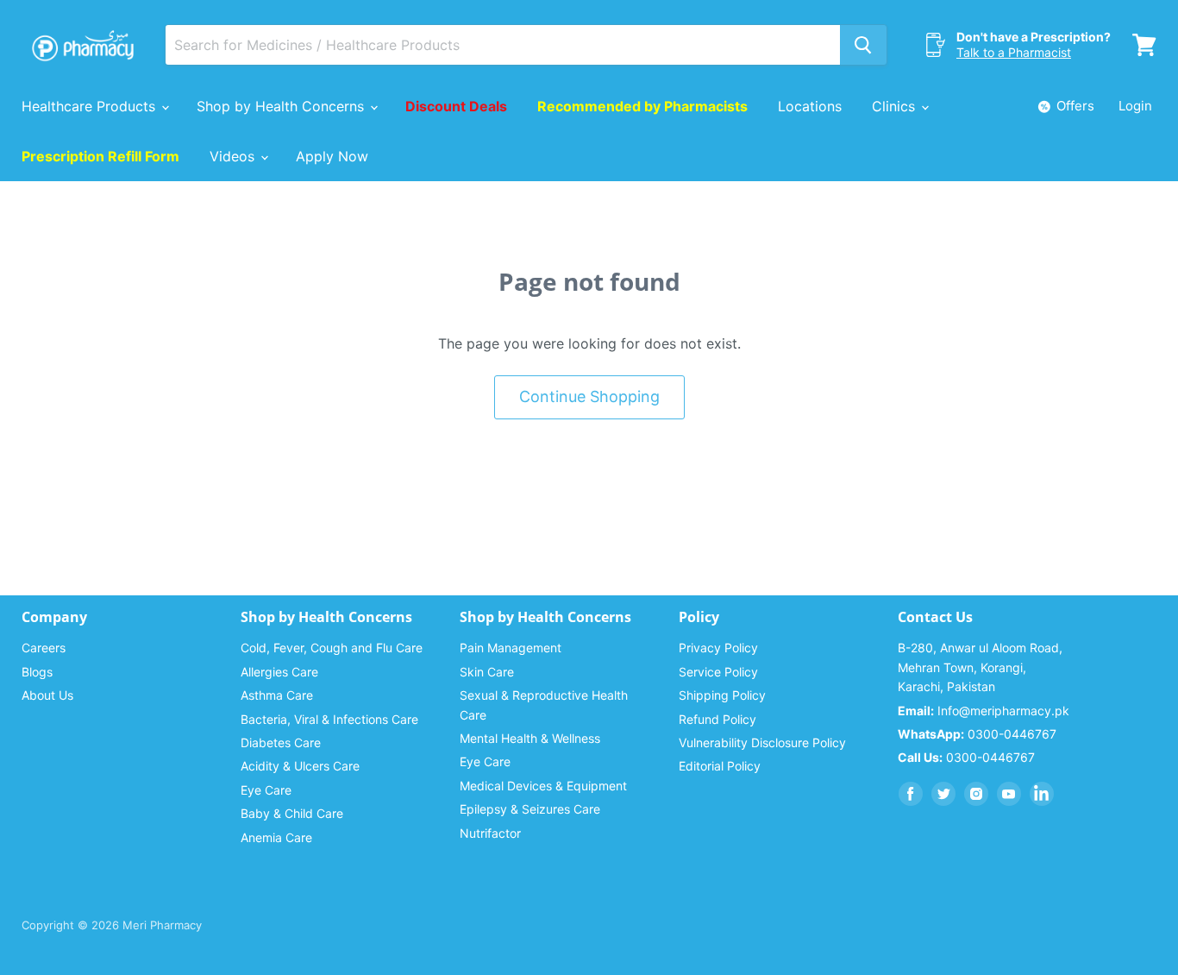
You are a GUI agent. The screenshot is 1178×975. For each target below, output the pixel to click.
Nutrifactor (490, 833)
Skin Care (487, 671)
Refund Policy (717, 719)
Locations (810, 106)
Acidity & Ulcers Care (300, 765)
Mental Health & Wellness (530, 738)
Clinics (895, 106)
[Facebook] (911, 794)
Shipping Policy (722, 695)
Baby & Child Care (292, 813)
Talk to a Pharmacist (1013, 52)
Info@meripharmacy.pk (983, 710)
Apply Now (332, 156)
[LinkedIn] (1042, 794)
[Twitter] (943, 794)
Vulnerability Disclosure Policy (762, 742)
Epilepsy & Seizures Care (530, 809)
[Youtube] (1009, 794)
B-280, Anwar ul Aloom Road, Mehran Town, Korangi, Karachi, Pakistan (980, 667)
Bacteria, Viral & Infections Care (329, 719)
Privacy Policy (718, 647)
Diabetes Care (281, 742)
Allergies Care (279, 671)
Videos (234, 156)
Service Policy (718, 671)
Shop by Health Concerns (282, 106)
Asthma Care (277, 695)
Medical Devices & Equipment (543, 785)
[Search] (863, 45)
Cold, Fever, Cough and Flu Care (332, 647)
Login (1135, 106)
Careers (44, 647)
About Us (47, 695)
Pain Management (510, 647)
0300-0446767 (977, 734)
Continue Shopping (589, 396)
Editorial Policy (720, 765)
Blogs (37, 671)
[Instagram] (976, 794)
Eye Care (266, 790)
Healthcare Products (91, 106)
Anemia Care (276, 837)
